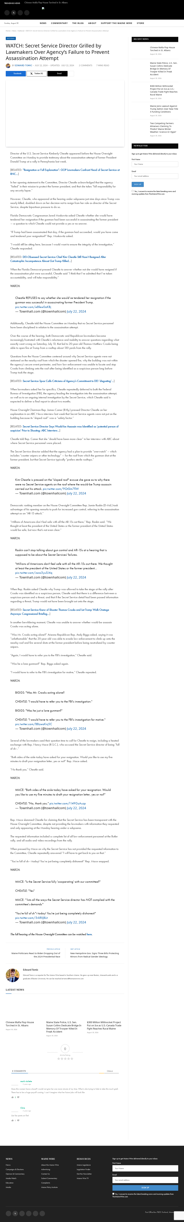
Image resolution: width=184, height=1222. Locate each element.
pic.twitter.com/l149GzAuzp (67, 803)
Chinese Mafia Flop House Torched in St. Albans (46, 2)
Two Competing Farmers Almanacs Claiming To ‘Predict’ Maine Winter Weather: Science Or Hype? (163, 127)
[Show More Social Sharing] (71, 73)
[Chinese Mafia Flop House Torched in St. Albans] (24, 1008)
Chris (22, 1107)
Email (134, 171)
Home (8, 31)
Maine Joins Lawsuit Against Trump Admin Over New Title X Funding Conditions (164, 109)
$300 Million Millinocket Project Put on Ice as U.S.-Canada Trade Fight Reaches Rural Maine (104, 1025)
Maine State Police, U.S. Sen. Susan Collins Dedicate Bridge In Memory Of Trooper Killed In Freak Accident (63, 1027)
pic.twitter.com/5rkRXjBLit (31, 918)
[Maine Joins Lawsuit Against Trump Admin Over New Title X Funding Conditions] (139, 109)
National (21, 31)
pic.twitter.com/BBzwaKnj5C (33, 724)
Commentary (59, 23)
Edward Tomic (23, 66)
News (43, 23)
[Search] (178, 23)
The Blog (78, 23)
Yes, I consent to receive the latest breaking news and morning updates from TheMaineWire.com (154, 192)
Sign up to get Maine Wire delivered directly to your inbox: (154, 153)
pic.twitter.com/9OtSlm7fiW (61, 489)
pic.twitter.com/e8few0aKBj (33, 307)
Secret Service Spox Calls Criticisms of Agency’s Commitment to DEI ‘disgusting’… (68, 381)
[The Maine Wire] (92, 13)
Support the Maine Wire (116, 23)
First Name (136, 159)
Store (140, 23)
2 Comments (85, 66)
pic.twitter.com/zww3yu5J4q (33, 573)
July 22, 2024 (76, 311)
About (92, 23)
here (89, 934)
